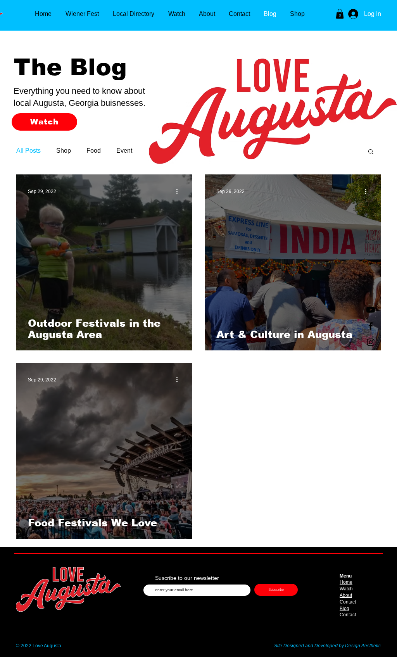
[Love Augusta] (371, 310)
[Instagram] (371, 342)
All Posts (28, 150)
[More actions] (179, 191)
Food (93, 150)
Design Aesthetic (363, 645)
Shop (63, 150)
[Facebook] (371, 326)
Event (124, 150)
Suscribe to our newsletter (187, 578)
